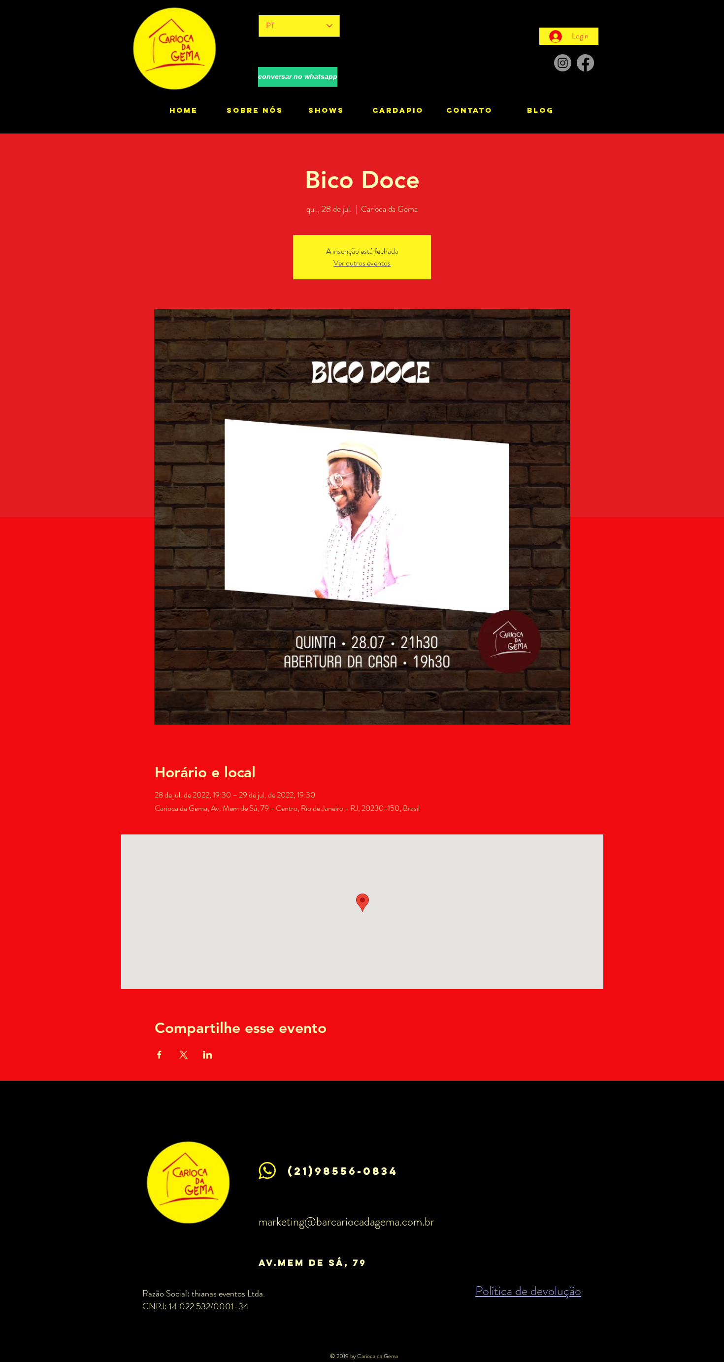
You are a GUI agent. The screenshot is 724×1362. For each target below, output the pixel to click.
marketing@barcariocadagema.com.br (346, 1221)
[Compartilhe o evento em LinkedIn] (207, 1055)
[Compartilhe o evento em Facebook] (159, 1055)
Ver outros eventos (362, 262)
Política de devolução (528, 1291)
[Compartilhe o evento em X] (183, 1055)
